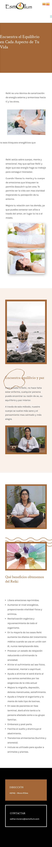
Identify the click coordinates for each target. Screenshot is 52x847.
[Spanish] (48, 3)
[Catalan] (44, 3)
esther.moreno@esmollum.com (24, 819)
